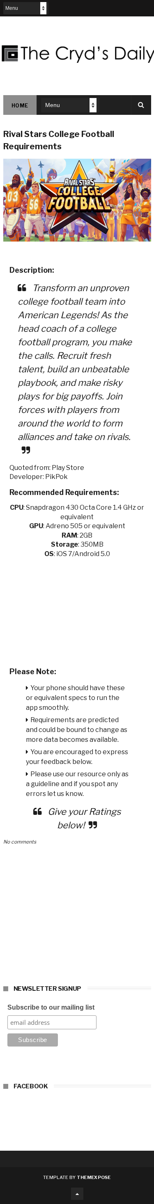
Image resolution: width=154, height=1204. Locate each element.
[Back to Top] (77, 1194)
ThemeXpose (94, 1177)
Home (19, 106)
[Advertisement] (77, 610)
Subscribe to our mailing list (50, 1007)
